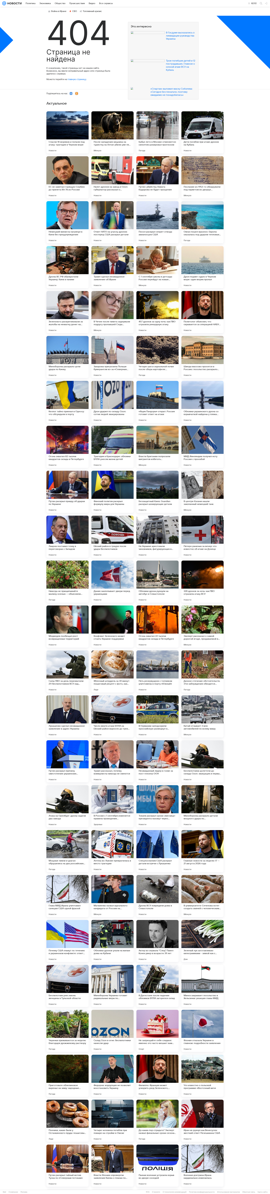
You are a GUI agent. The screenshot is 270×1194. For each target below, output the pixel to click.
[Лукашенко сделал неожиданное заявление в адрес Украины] (67, 716)
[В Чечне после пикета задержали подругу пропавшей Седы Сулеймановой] (112, 312)
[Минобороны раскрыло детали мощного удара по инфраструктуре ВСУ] (202, 806)
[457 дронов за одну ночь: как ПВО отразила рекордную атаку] (157, 312)
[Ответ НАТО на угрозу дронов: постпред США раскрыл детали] (112, 222)
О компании (13, 1192)
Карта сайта (262, 1192)
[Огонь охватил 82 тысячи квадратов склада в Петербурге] (67, 447)
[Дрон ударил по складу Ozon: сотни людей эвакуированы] (112, 402)
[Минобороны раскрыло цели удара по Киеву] (67, 357)
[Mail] (4, 3)
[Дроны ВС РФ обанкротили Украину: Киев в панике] (67, 267)
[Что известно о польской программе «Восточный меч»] (202, 1076)
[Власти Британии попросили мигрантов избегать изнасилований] (157, 447)
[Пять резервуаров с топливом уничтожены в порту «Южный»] (157, 671)
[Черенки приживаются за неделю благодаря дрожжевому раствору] (67, 1031)
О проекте (156, 1192)
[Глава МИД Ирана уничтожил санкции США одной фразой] (67, 896)
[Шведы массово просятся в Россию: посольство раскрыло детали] (202, 357)
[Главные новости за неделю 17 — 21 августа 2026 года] (202, 851)
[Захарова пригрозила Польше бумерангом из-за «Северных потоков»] (112, 357)
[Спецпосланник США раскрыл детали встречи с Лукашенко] (157, 851)
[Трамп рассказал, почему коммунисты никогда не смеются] (112, 761)
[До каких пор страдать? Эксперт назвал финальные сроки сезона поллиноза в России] (157, 1121)
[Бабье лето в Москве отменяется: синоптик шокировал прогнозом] (157, 132)
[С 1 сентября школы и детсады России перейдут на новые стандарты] (157, 267)
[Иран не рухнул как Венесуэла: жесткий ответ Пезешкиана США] (202, 1121)
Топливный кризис (92, 11)
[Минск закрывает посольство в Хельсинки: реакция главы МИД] (202, 986)
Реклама (24, 1192)
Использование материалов (228, 1192)
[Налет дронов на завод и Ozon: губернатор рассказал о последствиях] (112, 177)
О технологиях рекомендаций (174, 1192)
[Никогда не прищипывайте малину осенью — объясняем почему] (67, 582)
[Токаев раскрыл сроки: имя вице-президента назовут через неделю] (157, 806)
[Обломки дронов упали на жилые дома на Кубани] (112, 941)
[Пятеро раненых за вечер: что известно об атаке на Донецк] (202, 537)
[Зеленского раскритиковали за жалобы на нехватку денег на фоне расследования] (67, 312)
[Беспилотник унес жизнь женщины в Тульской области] (67, 986)
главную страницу (77, 79)
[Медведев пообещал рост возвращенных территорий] (67, 626)
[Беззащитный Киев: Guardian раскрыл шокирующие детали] (157, 492)
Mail (4, 1192)
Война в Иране (58, 11)
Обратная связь (248, 1192)
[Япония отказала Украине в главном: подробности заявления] (202, 1031)
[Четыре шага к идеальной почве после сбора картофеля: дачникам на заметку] (157, 357)
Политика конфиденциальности (202, 1192)
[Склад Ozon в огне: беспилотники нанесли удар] (112, 1031)
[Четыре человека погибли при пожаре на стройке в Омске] (112, 1121)
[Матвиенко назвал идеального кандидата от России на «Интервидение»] (112, 896)
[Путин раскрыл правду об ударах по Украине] (67, 492)
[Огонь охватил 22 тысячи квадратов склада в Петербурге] (157, 626)
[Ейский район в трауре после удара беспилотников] (112, 537)
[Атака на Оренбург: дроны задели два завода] (67, 806)
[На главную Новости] (14, 3)
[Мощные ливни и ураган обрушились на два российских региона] (67, 851)
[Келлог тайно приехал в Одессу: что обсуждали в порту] (67, 402)
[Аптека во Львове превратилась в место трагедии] (112, 851)
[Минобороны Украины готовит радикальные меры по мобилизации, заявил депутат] (112, 986)
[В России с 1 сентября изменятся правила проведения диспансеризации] (112, 806)
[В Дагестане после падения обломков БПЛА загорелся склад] (157, 986)
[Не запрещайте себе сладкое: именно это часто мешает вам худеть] (157, 1031)
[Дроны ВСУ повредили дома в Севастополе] (157, 896)
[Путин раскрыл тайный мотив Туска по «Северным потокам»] (67, 1166)
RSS (147, 1192)
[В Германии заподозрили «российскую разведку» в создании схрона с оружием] (157, 716)
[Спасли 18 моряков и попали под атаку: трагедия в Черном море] (67, 132)
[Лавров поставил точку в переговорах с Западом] (67, 537)
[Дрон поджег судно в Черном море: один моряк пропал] (202, 267)
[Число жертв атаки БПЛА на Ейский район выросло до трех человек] (112, 716)
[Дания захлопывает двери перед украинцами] (112, 582)
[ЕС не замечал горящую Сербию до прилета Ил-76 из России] (67, 177)
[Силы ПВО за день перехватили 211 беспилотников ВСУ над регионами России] (67, 671)
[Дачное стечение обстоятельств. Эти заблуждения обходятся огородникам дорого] (202, 671)
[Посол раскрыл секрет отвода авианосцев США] (157, 222)
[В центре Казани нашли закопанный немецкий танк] (202, 492)
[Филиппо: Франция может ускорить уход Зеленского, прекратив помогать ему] (157, 1076)
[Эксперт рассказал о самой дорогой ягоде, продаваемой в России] (202, 626)
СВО (74, 11)
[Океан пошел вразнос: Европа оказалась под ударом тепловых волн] (202, 222)
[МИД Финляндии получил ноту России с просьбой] (202, 447)
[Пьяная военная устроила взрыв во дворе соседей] (157, 1166)
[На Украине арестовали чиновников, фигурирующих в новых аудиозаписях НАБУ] (157, 537)
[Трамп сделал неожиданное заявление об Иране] (112, 267)
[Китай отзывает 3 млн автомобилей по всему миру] (202, 716)
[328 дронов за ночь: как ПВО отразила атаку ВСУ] (202, 582)
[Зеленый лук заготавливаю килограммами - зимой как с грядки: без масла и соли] (202, 941)
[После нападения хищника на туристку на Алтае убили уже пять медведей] (112, 132)
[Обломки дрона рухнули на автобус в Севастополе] (157, 582)
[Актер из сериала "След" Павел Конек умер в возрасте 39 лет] (157, 941)
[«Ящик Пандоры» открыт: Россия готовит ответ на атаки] (157, 402)
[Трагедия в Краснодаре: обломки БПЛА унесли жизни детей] (112, 447)
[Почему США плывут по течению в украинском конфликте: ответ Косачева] (67, 941)
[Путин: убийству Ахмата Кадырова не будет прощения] (157, 177)
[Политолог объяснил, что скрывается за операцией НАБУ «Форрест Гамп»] (202, 312)
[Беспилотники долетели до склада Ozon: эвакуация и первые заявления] (202, 761)
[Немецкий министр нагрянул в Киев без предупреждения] (67, 222)
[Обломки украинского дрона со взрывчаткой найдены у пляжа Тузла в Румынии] (202, 402)
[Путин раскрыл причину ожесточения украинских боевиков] (67, 761)
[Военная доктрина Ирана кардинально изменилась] (202, 1166)
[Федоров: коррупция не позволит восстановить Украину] (112, 1076)
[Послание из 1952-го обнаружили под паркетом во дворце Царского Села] (202, 177)
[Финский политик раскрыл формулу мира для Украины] (112, 492)
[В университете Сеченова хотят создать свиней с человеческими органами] (202, 896)
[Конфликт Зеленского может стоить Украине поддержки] (112, 626)
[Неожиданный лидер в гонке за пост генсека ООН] (157, 761)
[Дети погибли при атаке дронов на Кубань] (202, 132)
